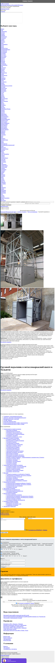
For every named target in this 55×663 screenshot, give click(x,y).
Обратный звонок (5, 9)
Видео (5, 640)
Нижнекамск (4, 118)
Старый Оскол (4, 165)
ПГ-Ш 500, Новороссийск (9, 421)
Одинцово (3, 134)
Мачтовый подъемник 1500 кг (13, 445)
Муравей (28, 616)
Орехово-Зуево (4, 139)
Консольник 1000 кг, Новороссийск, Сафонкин (14, 627)
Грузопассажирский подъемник (14, 494)
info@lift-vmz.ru (19, 5)
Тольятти (3, 176)
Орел (2, 137)
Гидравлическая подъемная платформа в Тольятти (18, 483)
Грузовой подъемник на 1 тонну (14, 436)
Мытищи (3, 107)
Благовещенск (4, 44)
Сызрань (3, 168)
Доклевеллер (42, 616)
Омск (2, 136)
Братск (2, 45)
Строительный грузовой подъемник (12, 429)
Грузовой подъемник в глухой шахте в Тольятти (18, 474)
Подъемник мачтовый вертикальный (15, 456)
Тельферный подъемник (12, 505)
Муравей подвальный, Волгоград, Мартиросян (14, 625)
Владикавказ (4, 52)
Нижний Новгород (5, 119)
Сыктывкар (3, 169)
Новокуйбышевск (5, 123)
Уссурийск (3, 183)
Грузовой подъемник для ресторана (15, 467)
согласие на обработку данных (38, 530)
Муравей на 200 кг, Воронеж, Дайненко (13, 624)
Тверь (2, 173)
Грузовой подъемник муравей (10, 501)
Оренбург (3, 138)
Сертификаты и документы (10, 649)
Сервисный (11, 615)
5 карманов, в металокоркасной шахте (12, 416)
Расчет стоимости (7, 637)
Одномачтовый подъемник (12, 447)
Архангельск (4, 36)
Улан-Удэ (3, 181)
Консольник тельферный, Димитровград (13, 626)
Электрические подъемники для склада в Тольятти (18, 475)
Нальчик (3, 111)
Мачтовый (6, 615)
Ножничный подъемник (9, 482)
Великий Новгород (5, 49)
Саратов (3, 156)
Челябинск (3, 191)
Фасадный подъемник (11, 430)
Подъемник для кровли (12, 435)
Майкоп (2, 99)
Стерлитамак (4, 167)
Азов (2, 30)
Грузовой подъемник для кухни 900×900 (16, 466)
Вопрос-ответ (6, 636)
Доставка (9, 640)
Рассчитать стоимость (6, 342)
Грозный (3, 62)
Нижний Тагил (4, 120)
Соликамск (3, 161)
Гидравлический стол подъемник (14, 485)
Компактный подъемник (12, 502)
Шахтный (5, 472)
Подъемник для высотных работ (14, 432)
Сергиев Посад (4, 158)
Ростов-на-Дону (4, 149)
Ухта (2, 186)
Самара (2, 152)
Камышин (3, 78)
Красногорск (4, 88)
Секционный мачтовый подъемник (15, 451)
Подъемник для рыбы (11, 462)
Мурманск (3, 105)
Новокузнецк (4, 121)
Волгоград (3, 54)
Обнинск (3, 133)
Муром (2, 106)
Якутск (2, 199)
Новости (5, 646)
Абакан (2, 29)
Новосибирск (4, 125)
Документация (7, 639)
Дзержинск (3, 63)
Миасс (2, 102)
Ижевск (2, 70)
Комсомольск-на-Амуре (6, 85)
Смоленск (3, 160)
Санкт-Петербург (5, 154)
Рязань (2, 151)
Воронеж (3, 61)
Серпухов (3, 159)
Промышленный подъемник (13, 431)
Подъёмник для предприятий (13, 461)
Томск (2, 177)
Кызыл (2, 94)
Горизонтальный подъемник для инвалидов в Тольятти (19, 497)
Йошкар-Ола (4, 72)
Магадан (3, 97)
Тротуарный (17, 616)
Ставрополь (3, 164)
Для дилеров (6, 647)
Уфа (2, 185)
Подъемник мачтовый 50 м (12, 448)
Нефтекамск (4, 114)
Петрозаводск (4, 143)
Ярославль (3, 200)
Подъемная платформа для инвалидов (15, 500)
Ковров (2, 83)
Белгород (3, 41)
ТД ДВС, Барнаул (7, 420)
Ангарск (3, 32)
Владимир (3, 53)
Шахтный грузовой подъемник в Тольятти (16, 480)
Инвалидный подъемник (9, 493)
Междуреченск (4, 101)
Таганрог (3, 170)
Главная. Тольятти (27, 1)
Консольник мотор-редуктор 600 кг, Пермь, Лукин (15, 630)
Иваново (3, 69)
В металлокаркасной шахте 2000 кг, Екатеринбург (15, 422)
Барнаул (2, 40)
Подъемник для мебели (12, 478)
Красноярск (3, 90)
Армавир (3, 35)
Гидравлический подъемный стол (11, 489)
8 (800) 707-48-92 (8, 4)
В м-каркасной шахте (19, 615)
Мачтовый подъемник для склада (14, 452)
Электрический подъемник (13, 449)
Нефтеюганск (4, 115)
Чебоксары (3, 190)
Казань (2, 74)
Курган (2, 92)
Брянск (2, 47)
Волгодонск (3, 56)
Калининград (4, 75)
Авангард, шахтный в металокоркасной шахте (14, 417)
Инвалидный (23, 616)
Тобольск (3, 174)
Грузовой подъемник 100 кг (13, 439)
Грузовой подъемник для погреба (14, 444)
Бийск (2, 43)
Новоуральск (4, 127)
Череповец (3, 192)
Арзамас (3, 34)
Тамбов (2, 172)
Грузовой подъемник (11, 442)
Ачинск (2, 39)
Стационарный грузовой (16, 617)
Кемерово (3, 79)
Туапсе (2, 178)
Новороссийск (4, 124)
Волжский (3, 57)
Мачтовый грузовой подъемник (11, 438)
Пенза (2, 141)
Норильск (3, 130)
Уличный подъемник (11, 463)
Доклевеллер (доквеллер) (9, 506)
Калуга (2, 76)
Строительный (10, 616)
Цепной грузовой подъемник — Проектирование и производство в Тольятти (25, 457)
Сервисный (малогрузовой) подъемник (13, 465)
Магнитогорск (4, 98)
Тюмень (2, 179)
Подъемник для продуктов (12, 471)
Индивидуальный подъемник (13, 498)
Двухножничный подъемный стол (14, 491)
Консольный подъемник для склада (15, 454)
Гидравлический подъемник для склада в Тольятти (18, 484)
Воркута (3, 59)
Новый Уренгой (4, 129)
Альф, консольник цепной (9, 629)
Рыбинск (3, 150)
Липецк (2, 96)
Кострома (3, 87)
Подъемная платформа (11, 492)
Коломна (3, 84)
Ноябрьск (3, 132)
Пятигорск (3, 147)
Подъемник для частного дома (13, 503)
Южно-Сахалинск (5, 198)
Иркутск (3, 71)
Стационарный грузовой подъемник (15, 434)
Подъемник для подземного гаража (15, 479)
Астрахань (3, 38)
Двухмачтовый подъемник (12, 443)
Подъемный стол (34, 616)
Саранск (3, 155)
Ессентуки (3, 67)
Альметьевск (4, 31)
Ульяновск (3, 182)
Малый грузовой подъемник (13, 469)
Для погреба (6, 617)
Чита (2, 194)
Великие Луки (4, 48)
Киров (2, 80)
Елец (2, 66)
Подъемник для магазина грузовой (14, 470)
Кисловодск (3, 81)
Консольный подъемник (12, 453)
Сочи (2, 163)
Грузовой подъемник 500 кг (13, 458)
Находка (3, 112)
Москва (2, 103)
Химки (2, 189)
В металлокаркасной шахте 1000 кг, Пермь (13, 424)
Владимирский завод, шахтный (11, 419)
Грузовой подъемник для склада (14, 476)
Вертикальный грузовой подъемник (15, 440)
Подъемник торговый (11, 487)
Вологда (3, 58)
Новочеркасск (4, 128)
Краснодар (3, 89)
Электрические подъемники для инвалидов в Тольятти (19, 496)
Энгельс (3, 196)
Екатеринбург (4, 65)
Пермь (2, 142)
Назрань (3, 110)
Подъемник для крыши (12, 460)
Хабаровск (3, 187)
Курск (2, 93)
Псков (2, 146)
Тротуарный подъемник (9, 488)
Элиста (2, 195)
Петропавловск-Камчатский (7, 145)
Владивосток (4, 50)
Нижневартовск (4, 116)
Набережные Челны (5, 109)
